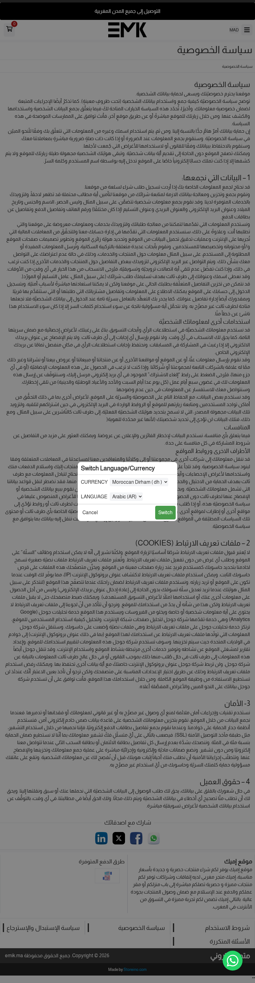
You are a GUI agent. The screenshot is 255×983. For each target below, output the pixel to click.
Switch (165, 512)
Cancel (90, 512)
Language (94, 496)
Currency (94, 482)
